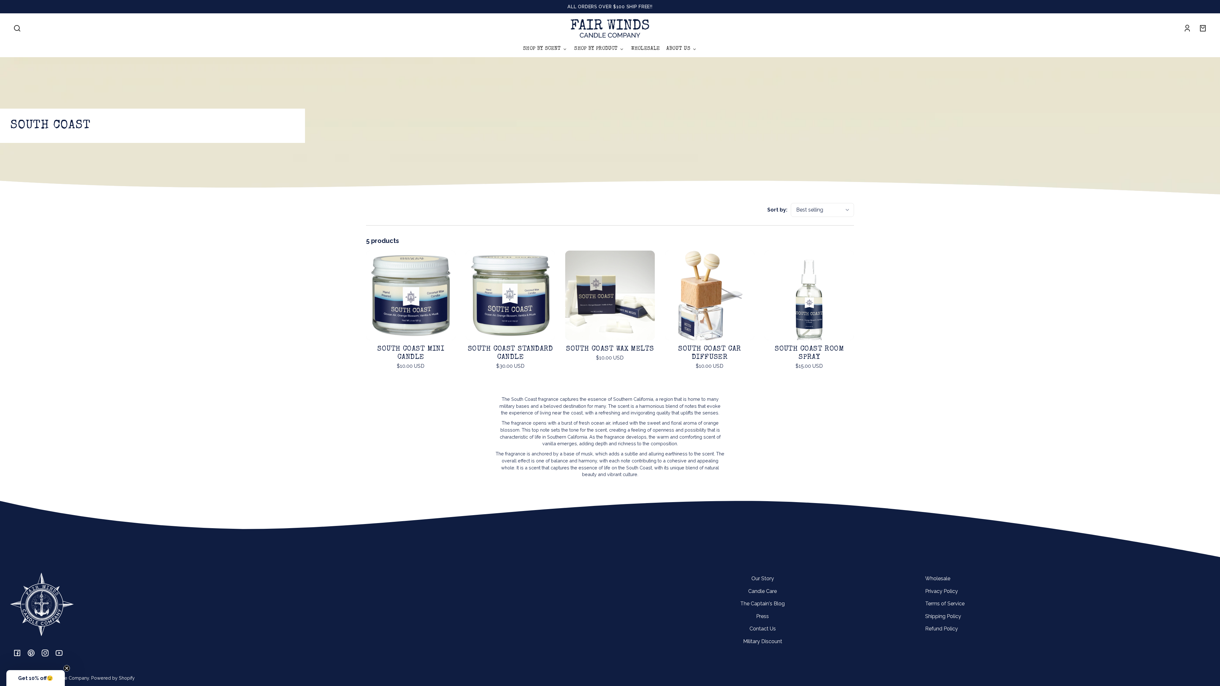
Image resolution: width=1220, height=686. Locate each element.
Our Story (762, 578)
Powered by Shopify (113, 678)
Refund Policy (941, 629)
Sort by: (777, 210)
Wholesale (937, 578)
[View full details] (411, 295)
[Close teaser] (67, 668)
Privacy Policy (941, 591)
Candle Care (762, 591)
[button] (17, 28)
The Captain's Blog (762, 604)
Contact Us (762, 629)
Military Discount (762, 641)
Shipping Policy (943, 616)
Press (762, 616)
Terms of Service (945, 604)
